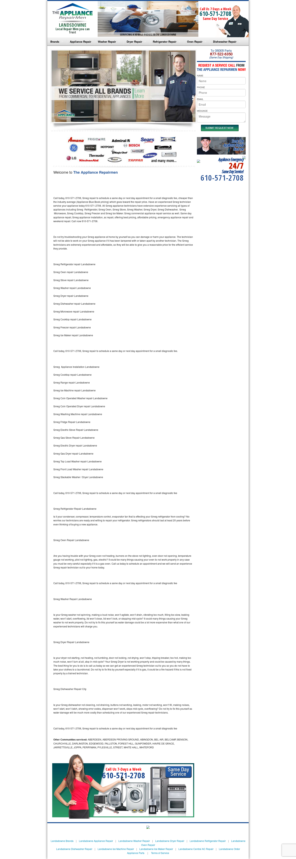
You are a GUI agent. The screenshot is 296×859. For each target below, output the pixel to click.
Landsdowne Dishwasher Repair (74, 849)
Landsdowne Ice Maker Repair (156, 849)
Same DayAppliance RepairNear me (234, 145)
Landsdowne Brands (62, 841)
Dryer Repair (134, 41)
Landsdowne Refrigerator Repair (208, 841)
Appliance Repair (80, 41)
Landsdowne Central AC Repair (195, 849)
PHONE (201, 87)
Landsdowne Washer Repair (134, 841)
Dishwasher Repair (224, 41)
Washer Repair (107, 41)
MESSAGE (202, 110)
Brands (54, 41)
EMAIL (200, 99)
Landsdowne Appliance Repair (96, 841)
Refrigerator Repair (164, 41)
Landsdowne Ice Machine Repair (116, 849)
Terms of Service (160, 853)
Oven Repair (194, 41)
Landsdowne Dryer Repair (169, 841)
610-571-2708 (215, 13)
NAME (200, 75)
